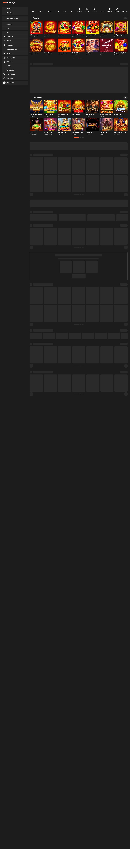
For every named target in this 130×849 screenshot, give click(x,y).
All (125, 18)
